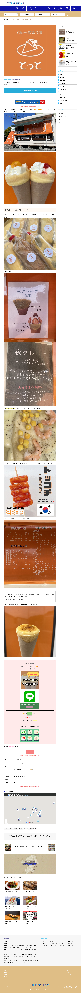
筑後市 (28, 960)
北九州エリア (63, 116)
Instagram (7, 986)
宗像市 (11, 952)
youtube (10, 986)
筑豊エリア (63, 123)
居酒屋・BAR (23, 9)
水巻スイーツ (22, 835)
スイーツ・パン (36, 9)
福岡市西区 (22, 954)
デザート (8, 835)
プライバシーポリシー (69, 974)
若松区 (35, 945)
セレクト (43, 941)
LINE (29, 714)
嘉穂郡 (26, 949)
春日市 (26, 956)
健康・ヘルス (54, 9)
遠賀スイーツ (27, 835)
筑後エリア (63, 119)
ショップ (73, 9)
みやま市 (7, 962)
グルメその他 (29, 9)
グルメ (36, 835)
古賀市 (22, 952)
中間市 (6, 947)
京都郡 (22, 947)
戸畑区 (30, 947)
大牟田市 (12, 962)
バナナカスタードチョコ (37, 836)
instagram (30, 752)
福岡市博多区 (8, 956)
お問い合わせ (67, 972)
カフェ (11, 9)
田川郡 (30, 949)
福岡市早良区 (21, 956)
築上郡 (26, 947)
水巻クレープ (40, 835)
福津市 (15, 952)
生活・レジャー (61, 9)
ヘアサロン (48, 9)
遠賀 (18, 836)
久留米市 (15, 960)
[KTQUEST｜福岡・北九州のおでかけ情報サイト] (16, 3)
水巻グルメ (47, 835)
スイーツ (43, 836)
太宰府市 (7, 954)
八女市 (24, 960)
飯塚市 (18, 949)
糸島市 (11, 954)
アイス (13, 837)
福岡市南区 (27, 954)
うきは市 (20, 960)
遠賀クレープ (32, 835)
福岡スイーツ (9, 837)
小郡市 (11, 960)
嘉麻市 (22, 949)
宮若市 (18, 952)
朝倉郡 (34, 956)
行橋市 (5, 941)
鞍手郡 (34, 949)
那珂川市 (7, 958)
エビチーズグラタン (48, 836)
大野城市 (36, 952)
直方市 (11, 949)
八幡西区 (31, 945)
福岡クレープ (10, 836)
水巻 (16, 836)
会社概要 (66, 970)
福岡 (44, 835)
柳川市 (36, 960)
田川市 (15, 949)
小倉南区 (21, 945)
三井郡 (16, 962)
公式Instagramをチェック (30, 90)
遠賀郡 (18, 79)
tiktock (9, 986)
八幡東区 (26, 945)
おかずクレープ (13, 835)
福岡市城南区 (14, 956)
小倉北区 (16, 945)
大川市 (32, 960)
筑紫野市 (31, 952)
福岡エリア (63, 113)
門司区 (12, 945)
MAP (31, 769)
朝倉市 (26, 952)
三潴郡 (20, 962)
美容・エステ (42, 9)
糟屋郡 (30, 956)
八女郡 (24, 962)
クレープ (17, 835)
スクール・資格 (67, 9)
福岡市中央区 (34, 954)
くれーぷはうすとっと (24, 836)
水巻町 (13, 79)
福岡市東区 (16, 954)
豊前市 (5, 943)
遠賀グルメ (30, 836)
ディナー (17, 9)
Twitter (4, 986)
